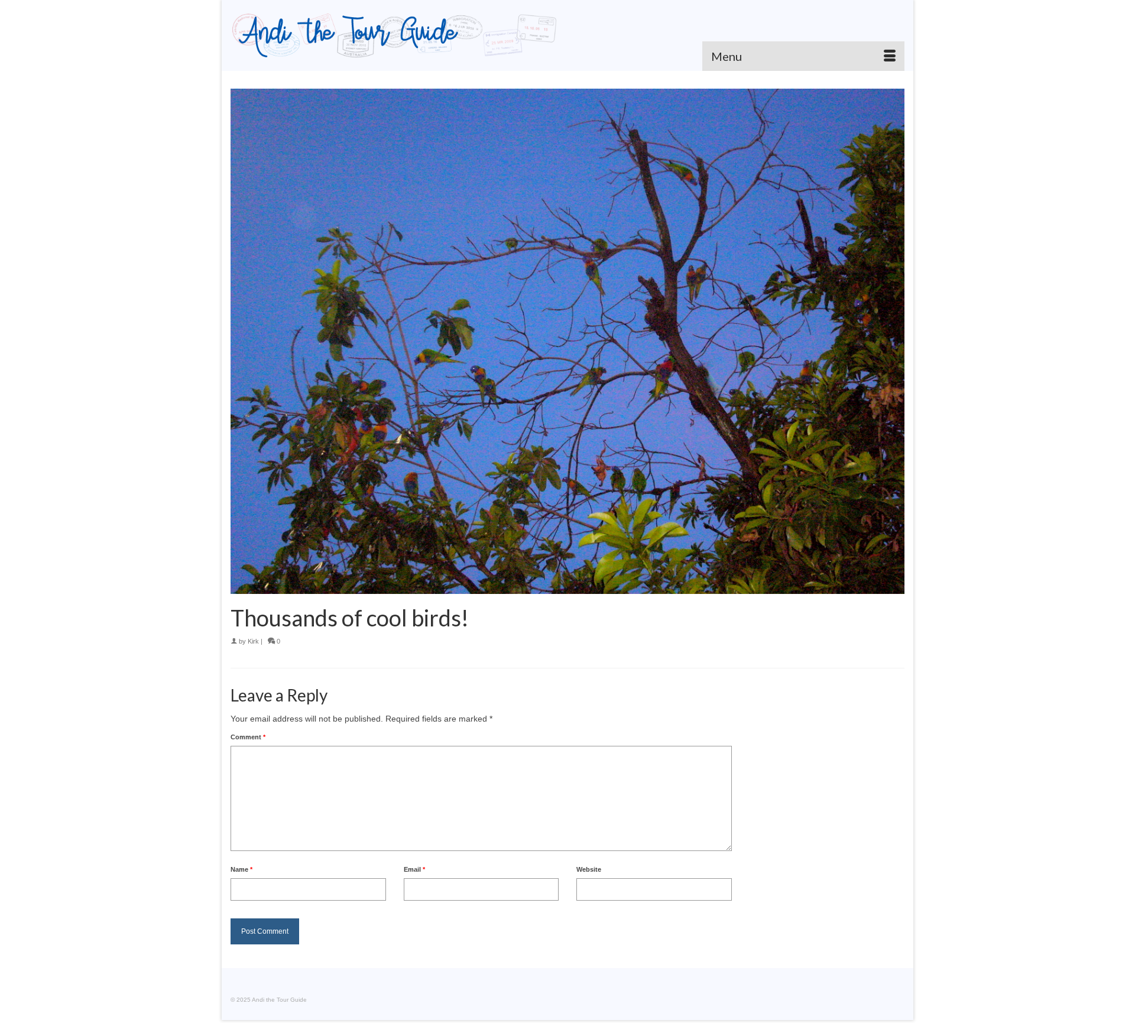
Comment (248, 737)
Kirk (253, 641)
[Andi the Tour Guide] (395, 35)
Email (414, 869)
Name (241, 869)
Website (588, 869)
